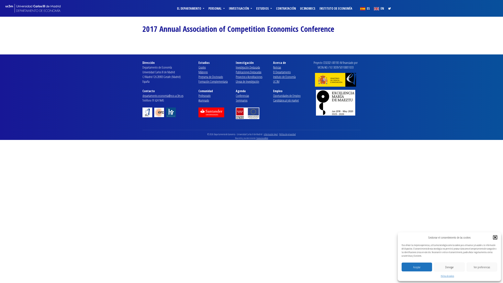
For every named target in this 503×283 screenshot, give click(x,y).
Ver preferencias (482, 267)
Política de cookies (447, 276)
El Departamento (282, 72)
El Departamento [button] (189, 8)
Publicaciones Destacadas (248, 72)
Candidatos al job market (286, 100)
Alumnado (203, 100)
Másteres (203, 72)
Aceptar (416, 267)
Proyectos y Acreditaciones (249, 77)
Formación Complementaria (213, 81)
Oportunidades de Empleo (287, 96)
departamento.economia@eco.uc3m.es (162, 96)
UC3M (276, 81)
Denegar (449, 267)
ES (368, 8)
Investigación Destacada (248, 67)
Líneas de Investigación (247, 81)
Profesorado (204, 96)
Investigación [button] (239, 8)
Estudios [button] (263, 8)
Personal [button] (215, 8)
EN (382, 8)
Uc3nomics (307, 8)
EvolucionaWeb (262, 138)
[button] (495, 237)
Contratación (286, 8)
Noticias (277, 67)
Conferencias (242, 96)
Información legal (271, 134)
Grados (202, 67)
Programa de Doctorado (210, 77)
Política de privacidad (287, 134)
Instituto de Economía (335, 8)
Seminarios (241, 100)
